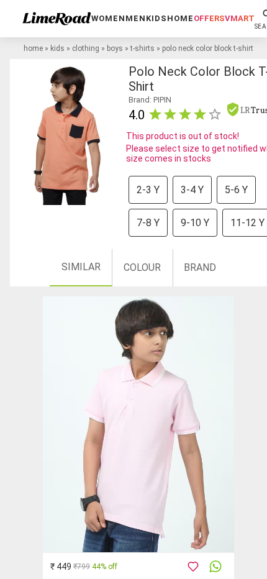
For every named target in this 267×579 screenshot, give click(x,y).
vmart (240, 18)
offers (209, 18)
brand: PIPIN (150, 99)
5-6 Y (236, 190)
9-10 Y (195, 223)
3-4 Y (192, 190)
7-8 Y (148, 223)
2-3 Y (148, 190)
